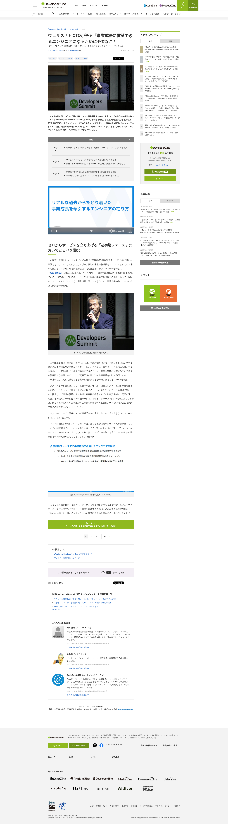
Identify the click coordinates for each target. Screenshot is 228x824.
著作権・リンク (101, 806)
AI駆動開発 (64, 13)
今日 (150, 41)
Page (56, 161)
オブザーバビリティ (133, 13)
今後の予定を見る (161, 308)
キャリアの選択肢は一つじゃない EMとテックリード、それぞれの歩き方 (85, 598)
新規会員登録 (161, 171)
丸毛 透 (60, 50)
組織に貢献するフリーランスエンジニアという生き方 (76, 606)
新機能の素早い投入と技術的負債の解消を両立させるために (91, 171)
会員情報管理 (114, 806)
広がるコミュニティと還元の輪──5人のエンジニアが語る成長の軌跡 (82, 602)
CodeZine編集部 (73, 50)
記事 (84, 5)
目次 (91, 139)
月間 (170, 41)
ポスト (119, 58)
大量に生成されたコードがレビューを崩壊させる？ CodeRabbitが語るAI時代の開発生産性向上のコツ (162, 98)
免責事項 (125, 806)
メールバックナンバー (162, 165)
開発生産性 (101, 13)
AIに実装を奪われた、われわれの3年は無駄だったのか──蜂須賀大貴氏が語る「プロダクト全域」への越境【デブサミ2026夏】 (162, 78)
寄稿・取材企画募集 (149, 745)
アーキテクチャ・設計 (82, 13)
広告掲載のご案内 (170, 745)
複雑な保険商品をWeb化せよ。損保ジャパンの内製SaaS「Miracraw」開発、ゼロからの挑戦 (162, 126)
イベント (94, 5)
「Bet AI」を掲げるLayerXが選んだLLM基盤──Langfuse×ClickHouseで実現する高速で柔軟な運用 (162, 49)
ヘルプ (91, 806)
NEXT (106, 536)
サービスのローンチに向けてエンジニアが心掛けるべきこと (91, 159)
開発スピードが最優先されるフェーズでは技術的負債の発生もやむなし (95, 163)
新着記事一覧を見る (160, 262)
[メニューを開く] (35, 5)
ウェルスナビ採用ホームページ (67, 557)
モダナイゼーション (172, 13)
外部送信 (177, 806)
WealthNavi (55, 272)
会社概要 (134, 806)
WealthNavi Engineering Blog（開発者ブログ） (73, 554)
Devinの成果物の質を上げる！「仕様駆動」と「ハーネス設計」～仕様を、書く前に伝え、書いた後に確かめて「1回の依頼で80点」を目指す (162, 107)
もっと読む (56, 609)
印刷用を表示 (57, 583)
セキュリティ (115, 13)
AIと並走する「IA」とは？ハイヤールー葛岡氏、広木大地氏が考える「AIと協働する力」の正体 (162, 67)
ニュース (75, 5)
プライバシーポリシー (163, 806)
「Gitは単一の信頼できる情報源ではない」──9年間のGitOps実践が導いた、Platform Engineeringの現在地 (162, 88)
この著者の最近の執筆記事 (78, 647)
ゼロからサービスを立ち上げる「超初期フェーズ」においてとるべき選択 (96, 147)
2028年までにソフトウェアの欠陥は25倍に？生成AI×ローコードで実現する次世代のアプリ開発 (162, 58)
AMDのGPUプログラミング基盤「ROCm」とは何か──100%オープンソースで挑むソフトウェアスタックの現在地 (162, 117)
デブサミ (52, 58)
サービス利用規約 (146, 806)
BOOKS (104, 5)
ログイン (161, 178)
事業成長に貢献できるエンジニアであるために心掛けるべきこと (93, 175)
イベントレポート (65, 58)
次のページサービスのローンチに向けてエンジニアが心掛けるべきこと (91, 524)
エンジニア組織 (152, 13)
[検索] (53, 14)
